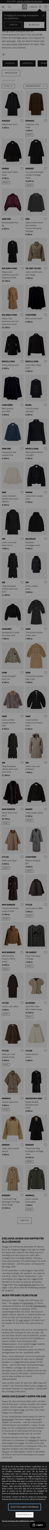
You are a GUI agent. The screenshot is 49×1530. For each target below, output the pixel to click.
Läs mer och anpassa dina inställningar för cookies (18, 1521)
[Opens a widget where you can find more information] (38, 1525)
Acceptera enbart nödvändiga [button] (24, 1507)
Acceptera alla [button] (24, 1514)
